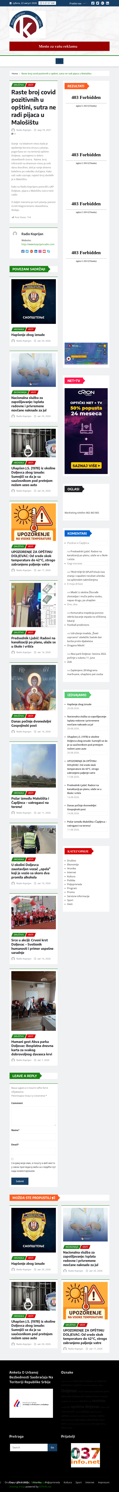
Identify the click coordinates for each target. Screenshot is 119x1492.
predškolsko (83, 1416)
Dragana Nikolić (76, 645)
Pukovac (93, 1415)
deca (101, 1385)
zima (89, 1424)
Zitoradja (95, 1423)
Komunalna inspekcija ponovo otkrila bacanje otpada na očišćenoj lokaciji (86, 616)
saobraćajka (80, 1419)
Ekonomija (73, 864)
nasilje (63, 1407)
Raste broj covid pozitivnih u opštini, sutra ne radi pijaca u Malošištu (56, 73)
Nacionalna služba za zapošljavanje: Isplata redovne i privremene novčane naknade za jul (28, 404)
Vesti (70, 904)
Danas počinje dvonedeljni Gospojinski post (31, 723)
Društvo (71, 860)
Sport (70, 900)
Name (15, 1130)
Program (72, 888)
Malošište (99, 1401)
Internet (71, 872)
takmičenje (93, 1419)
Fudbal (86, 1391)
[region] (85, 1455)
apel (95, 1381)
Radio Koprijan (23, 129)
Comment (17, 1103)
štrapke (69, 1428)
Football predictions (78, 624)
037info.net (45, 1486)
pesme (78, 1412)
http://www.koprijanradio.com (37, 244)
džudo (80, 1391)
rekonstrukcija (67, 1420)
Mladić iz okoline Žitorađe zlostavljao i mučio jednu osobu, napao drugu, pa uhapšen (84, 596)
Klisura (96, 1396)
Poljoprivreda (74, 884)
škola (63, 1427)
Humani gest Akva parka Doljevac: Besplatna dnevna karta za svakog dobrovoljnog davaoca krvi (32, 1048)
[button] (85, 1455)
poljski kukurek (96, 1412)
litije (90, 1401)
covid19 (77, 1385)
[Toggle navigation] (60, 61)
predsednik (74, 1416)
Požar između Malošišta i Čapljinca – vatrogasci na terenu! (30, 802)
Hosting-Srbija (17, 1486)
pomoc (65, 1415)
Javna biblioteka (96, 1391)
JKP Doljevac (87, 1396)
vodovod (70, 1424)
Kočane (84, 1401)
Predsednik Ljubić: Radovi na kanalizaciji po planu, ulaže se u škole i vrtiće (33, 642)
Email (15, 1144)
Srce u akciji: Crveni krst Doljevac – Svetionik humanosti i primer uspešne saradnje (32, 946)
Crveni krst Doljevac (90, 1385)
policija (85, 1411)
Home (15, 73)
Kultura (71, 876)
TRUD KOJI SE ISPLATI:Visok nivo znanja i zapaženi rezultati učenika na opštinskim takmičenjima (86, 575)
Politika (71, 880)
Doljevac (69, 1391)
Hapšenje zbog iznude (28, 335)
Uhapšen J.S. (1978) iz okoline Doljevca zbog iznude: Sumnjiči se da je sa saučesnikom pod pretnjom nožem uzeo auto (33, 476)
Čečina (102, 1423)
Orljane (103, 1407)
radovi (100, 1415)
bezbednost (67, 1385)
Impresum (103, 1482)
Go (52, 1447)
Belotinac (102, 1381)
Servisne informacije (78, 896)
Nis (68, 1407)
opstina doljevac (85, 1406)
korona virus (74, 1401)
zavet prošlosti (80, 1424)
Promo (71, 892)
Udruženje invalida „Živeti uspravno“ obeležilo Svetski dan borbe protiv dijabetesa (84, 637)
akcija (63, 1381)
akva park (69, 1381)
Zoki (69, 661)
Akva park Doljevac (83, 1381)
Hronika (71, 868)
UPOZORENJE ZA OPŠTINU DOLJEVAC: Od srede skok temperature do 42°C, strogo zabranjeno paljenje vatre (33, 558)
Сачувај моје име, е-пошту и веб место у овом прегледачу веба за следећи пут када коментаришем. (33, 1167)
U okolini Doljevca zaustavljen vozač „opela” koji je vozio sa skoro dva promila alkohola (31, 871)
